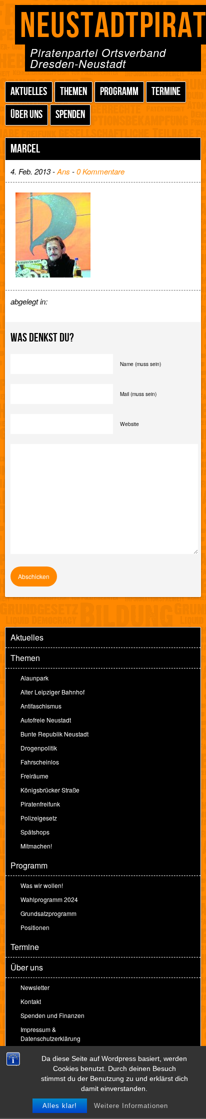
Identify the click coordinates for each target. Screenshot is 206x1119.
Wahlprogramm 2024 (49, 899)
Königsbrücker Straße (50, 790)
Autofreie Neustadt (45, 720)
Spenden (70, 115)
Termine (166, 91)
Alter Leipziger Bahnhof (52, 692)
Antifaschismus (41, 706)
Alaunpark (34, 678)
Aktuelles (28, 91)
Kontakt (30, 1001)
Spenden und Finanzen (52, 1015)
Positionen (35, 927)
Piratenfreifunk (40, 804)
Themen (73, 91)
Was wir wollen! (41, 885)
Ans (63, 171)
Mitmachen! (36, 846)
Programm (119, 91)
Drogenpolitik (38, 748)
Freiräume (34, 776)
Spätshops (35, 832)
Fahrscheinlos (39, 762)
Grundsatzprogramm (48, 913)
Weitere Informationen (131, 1106)
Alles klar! (59, 1106)
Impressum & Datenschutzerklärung (50, 1033)
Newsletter (35, 987)
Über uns (26, 115)
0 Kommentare (100, 171)
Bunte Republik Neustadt (54, 734)
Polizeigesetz (38, 818)
